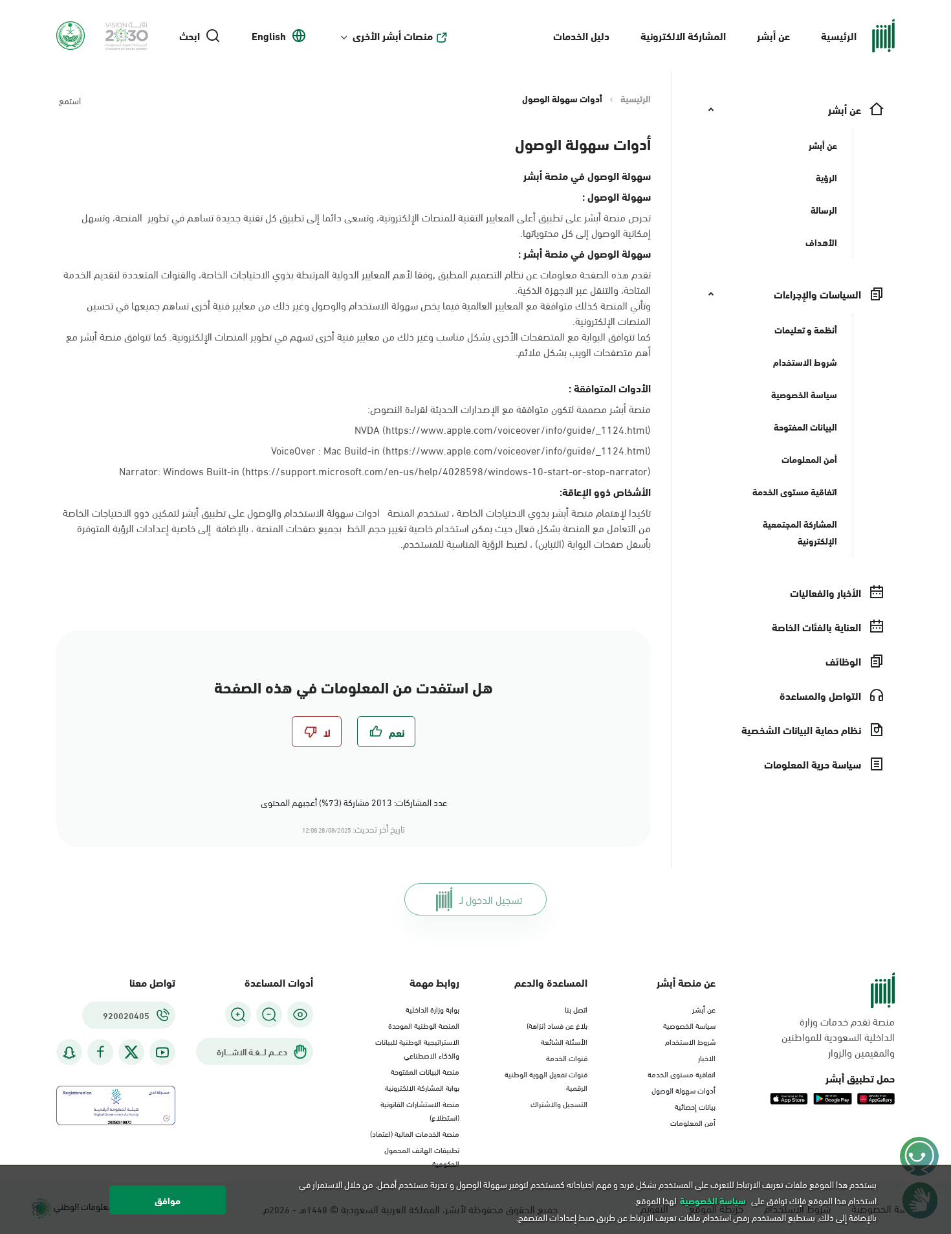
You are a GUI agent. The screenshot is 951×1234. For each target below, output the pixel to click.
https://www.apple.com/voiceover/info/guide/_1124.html (517, 449)
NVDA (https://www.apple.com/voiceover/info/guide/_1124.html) (503, 429)
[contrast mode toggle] (300, 1014)
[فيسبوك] (100, 1052)
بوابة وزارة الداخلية (432, 1009)
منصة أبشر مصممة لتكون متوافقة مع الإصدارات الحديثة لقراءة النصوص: (509, 408)
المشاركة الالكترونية (683, 35)
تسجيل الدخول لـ (490, 899)
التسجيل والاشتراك (558, 1103)
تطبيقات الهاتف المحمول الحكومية (421, 1156)
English (269, 35)
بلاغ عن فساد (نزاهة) (557, 1025)
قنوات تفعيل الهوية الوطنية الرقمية (546, 1080)
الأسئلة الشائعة (564, 1041)
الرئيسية (839, 35)
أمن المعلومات (693, 1122)
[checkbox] (386, 731)
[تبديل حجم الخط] (269, 1014)
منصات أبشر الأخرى (392, 35)
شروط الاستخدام (690, 1041)
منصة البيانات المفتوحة (425, 1071)
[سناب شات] (69, 1052)
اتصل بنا (576, 1009)
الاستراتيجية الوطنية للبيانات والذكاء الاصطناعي (417, 1048)
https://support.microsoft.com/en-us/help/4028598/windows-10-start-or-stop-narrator (446, 470)
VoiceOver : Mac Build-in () (461, 450)
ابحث (189, 35)
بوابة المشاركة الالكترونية (422, 1087)
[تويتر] (131, 1052)
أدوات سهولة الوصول (683, 1090)
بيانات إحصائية (695, 1106)
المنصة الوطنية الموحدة (423, 1025)
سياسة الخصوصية (689, 1025)
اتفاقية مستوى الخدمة (682, 1073)
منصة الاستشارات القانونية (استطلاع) (419, 1110)
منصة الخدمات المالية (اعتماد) (414, 1133)
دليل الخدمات (581, 35)
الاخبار (707, 1057)
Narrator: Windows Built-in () (385, 470)
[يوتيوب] (162, 1052)
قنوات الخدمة (566, 1057)
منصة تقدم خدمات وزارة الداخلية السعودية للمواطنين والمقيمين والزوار (838, 1036)
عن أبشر (773, 35)
